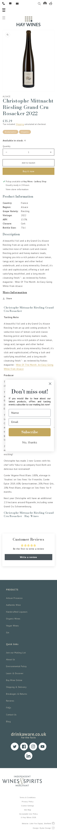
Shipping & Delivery (16, 687)
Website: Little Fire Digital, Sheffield (36, 823)
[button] (40, 3)
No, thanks (29, 442)
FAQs (8, 707)
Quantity (6, 146)
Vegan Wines (12, 625)
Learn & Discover (15, 673)
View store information (17, 189)
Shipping (20, 124)
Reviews (10, 700)
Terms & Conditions (28, 797)
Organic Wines (13, 618)
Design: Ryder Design (42, 828)
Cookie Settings (27, 806)
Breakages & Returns (16, 694)
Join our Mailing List (16, 652)
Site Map (27, 810)
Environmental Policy (16, 666)
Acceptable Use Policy (28, 814)
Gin (7, 632)
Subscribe (29, 432)
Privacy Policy (27, 802)
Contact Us (11, 714)
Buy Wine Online (14, 680)
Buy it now (28, 171)
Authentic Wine (13, 605)
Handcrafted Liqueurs (17, 611)
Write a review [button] (28, 557)
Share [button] (9, 298)
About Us (10, 659)
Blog (8, 721)
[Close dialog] (50, 383)
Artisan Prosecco (14, 598)
